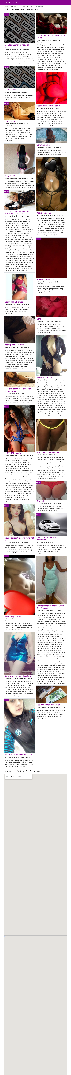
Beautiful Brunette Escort (48, 106)
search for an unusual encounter (47, 538)
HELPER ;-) (10, 121)
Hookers (6, 6)
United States (15, 6)
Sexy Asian (10, 175)
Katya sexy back (44, 213)
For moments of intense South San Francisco (50, 607)
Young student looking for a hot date (19, 539)
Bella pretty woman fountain (18, 676)
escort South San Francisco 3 (18, 754)
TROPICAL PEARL (13, 453)
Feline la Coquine (44, 377)
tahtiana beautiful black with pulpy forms (18, 390)
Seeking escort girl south (48, 705)
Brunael (40, 501)
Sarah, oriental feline (46, 145)
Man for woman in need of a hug (18, 46)
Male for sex (10, 90)
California (25, 6)
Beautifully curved (13, 616)
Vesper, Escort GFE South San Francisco (51, 36)
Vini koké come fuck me (48, 452)
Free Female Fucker (46, 279)
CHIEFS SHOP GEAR (10, 2)
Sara (39, 319)
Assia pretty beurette (14, 345)
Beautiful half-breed (14, 302)
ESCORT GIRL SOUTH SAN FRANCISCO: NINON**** (17, 212)
